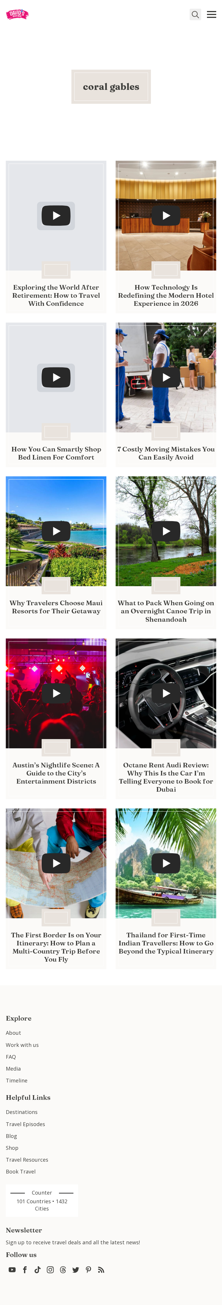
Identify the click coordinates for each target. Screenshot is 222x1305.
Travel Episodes (25, 1124)
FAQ (11, 1056)
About (13, 1032)
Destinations (22, 1111)
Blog (11, 1135)
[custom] (12, 1269)
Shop (12, 1147)
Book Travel (21, 1171)
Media (13, 1068)
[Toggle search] (195, 14)
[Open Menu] (211, 14)
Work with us (22, 1044)
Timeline (16, 1080)
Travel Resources (27, 1159)
